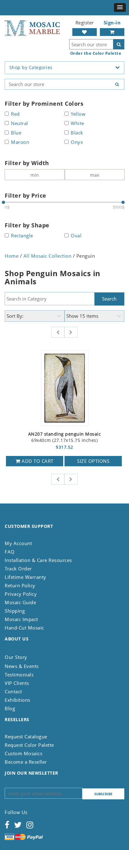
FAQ (10, 552)
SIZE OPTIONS (93, 461)
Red (15, 114)
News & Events (22, 666)
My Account (18, 543)
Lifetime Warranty (25, 577)
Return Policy (20, 585)
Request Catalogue (26, 736)
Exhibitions (17, 700)
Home (11, 256)
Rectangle (22, 236)
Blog (10, 708)
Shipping (15, 611)
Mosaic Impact (21, 619)
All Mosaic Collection (47, 256)
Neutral (19, 123)
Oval (76, 236)
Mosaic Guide (20, 602)
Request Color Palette (29, 745)
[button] (120, 7)
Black (77, 133)
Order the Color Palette (95, 53)
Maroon (20, 142)
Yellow (78, 114)
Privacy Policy (21, 594)
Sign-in (112, 22)
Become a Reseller (26, 762)
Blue (16, 133)
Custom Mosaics (23, 753)
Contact (13, 691)
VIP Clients (17, 683)
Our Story (16, 657)
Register (84, 22)
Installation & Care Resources (38, 560)
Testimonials (19, 674)
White (77, 123)
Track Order (18, 568)
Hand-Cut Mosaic (24, 628)
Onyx (77, 142)
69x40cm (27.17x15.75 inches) (64, 437)
